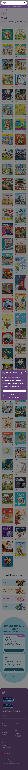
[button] (24, 3)
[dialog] (14, 385)
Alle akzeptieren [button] (14, 391)
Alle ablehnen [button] (14, 394)
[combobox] (23, 372)
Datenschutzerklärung (6, 387)
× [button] (25, 371)
